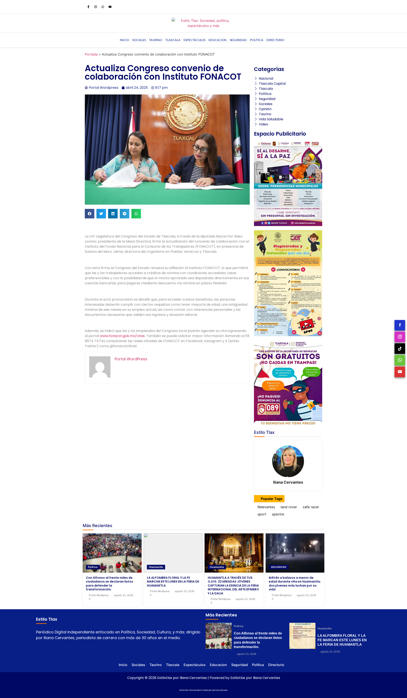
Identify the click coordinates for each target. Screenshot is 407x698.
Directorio (275, 40)
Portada (91, 54)
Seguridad (238, 40)
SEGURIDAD (279, 567)
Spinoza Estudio (219, 690)
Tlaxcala (172, 40)
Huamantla (156, 567)
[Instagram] (95, 6)
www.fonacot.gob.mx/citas (122, 335)
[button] (89, 213)
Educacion (218, 40)
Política (256, 40)
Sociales (139, 40)
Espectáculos (194, 40)
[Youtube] (110, 6)
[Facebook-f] (88, 6)
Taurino (155, 40)
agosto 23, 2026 (123, 595)
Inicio (124, 40)
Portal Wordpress (99, 595)
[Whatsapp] (102, 6)
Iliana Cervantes (288, 482)
